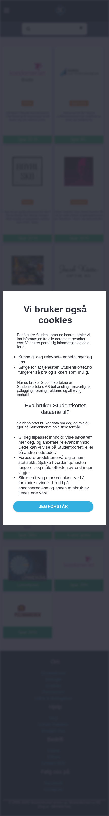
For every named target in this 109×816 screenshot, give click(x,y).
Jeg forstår (53, 506)
